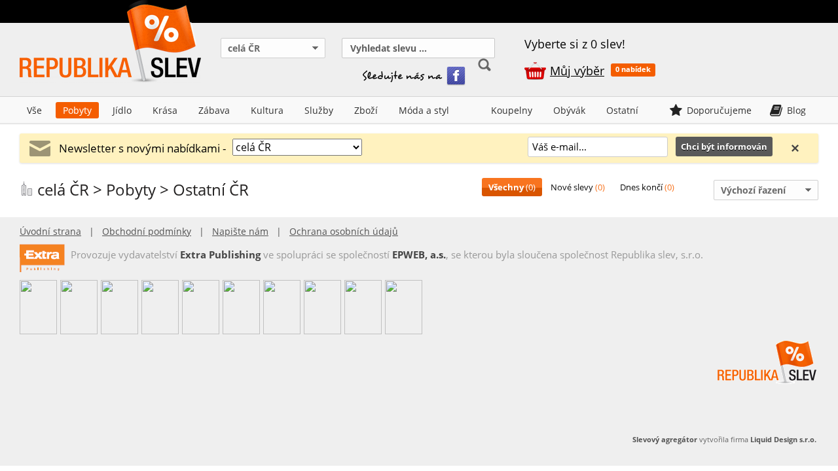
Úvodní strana (50, 231)
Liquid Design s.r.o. (783, 439)
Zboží (366, 110)
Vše (34, 110)
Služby (318, 110)
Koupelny (511, 110)
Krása (165, 110)
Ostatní (622, 110)
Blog (796, 110)
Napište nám (240, 231)
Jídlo (122, 110)
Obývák (569, 110)
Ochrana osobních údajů (343, 231)
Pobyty (77, 110)
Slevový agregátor (664, 439)
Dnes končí (647, 187)
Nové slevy (578, 187)
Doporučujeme (719, 110)
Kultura (267, 110)
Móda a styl (424, 110)
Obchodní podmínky (146, 231)
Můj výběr (577, 70)
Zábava (214, 110)
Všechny (512, 187)
